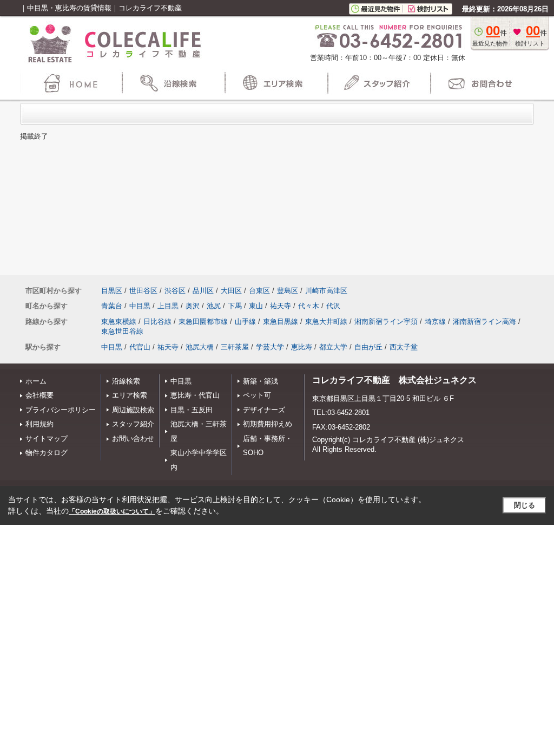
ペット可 (257, 395)
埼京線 (435, 321)
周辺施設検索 (133, 410)
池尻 (214, 306)
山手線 (245, 321)
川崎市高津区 (326, 291)
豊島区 (287, 291)
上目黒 (168, 306)
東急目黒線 (280, 321)
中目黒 (139, 306)
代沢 (333, 306)
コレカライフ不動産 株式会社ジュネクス (394, 380)
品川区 (203, 291)
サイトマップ (46, 438)
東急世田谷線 (122, 331)
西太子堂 (404, 347)
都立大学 (333, 347)
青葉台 (111, 306)
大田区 (231, 291)
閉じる (524, 505)
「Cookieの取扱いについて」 (112, 511)
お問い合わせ (133, 438)
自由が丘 (368, 347)
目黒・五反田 (191, 410)
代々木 (308, 306)
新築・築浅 (260, 381)
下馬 (235, 306)
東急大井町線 (326, 321)
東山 (256, 306)
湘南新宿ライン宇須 (386, 321)
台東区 (259, 291)
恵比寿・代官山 (195, 395)
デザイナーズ (264, 410)
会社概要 (39, 395)
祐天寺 (280, 306)
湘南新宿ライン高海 (484, 321)
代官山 (139, 347)
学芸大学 (270, 347)
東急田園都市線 (203, 321)
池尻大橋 (200, 347)
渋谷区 (175, 291)
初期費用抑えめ (267, 424)
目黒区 (111, 291)
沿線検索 (126, 381)
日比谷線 (157, 321)
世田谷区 (143, 291)
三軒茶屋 (235, 347)
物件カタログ (46, 453)
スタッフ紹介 (133, 424)
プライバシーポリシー (60, 410)
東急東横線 (118, 321)
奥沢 (193, 306)
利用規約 (39, 424)
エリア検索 (129, 395)
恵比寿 (301, 347)
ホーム (36, 381)
